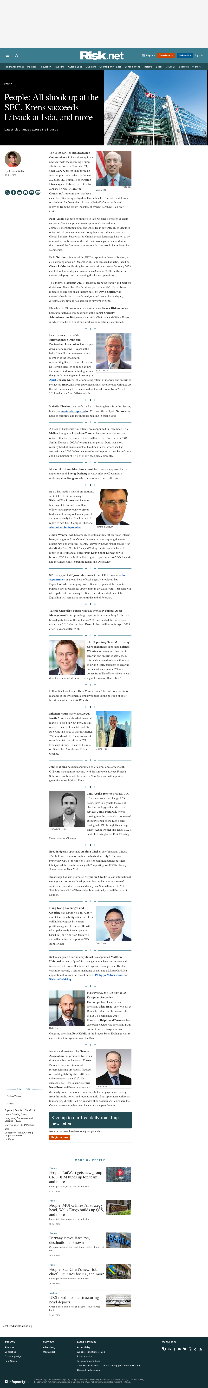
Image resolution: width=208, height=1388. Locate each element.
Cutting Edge (75, 67)
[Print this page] (37, 192)
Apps (190, 1349)
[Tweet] (7, 192)
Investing (60, 67)
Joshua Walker (17, 171)
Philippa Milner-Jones (109, 975)
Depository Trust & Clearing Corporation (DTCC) (19, 1134)
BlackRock (30, 1110)
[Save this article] (25, 192)
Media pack (49, 1352)
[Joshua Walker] (13, 159)
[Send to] (31, 192)
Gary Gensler (12, 1125)
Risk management (14, 67)
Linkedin (169, 1349)
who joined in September (65, 527)
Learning (184, 67)
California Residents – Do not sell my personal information (109, 1365)
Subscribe (185, 55)
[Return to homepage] (102, 59)
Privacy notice (84, 1356)
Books (159, 67)
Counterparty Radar (110, 67)
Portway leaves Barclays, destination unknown (69, 1240)
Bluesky (185, 1349)
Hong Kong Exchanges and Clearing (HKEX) (19, 1119)
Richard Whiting (60, 979)
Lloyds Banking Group (16, 1114)
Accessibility (83, 1347)
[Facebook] (13, 192)
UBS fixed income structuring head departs (74, 1299)
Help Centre (11, 1361)
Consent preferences (88, 1370)
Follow (24, 1089)
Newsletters (166, 55)
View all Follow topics (164, 1349)
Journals (171, 67)
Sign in (199, 55)
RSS (200, 1349)
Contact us (10, 1352)
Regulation (45, 67)
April (52, 379)
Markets (31, 67)
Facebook (174, 1349)
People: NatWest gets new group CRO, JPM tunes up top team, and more (75, 1177)
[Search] (17, 55)
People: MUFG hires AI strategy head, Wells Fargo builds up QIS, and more (76, 1209)
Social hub (195, 1349)
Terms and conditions (88, 1361)
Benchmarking (132, 67)
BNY (7, 1129)
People (8, 84)
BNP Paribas (27, 1125)
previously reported (73, 411)
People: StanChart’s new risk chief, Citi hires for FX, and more (76, 1271)
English (150, 55)
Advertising (49, 1347)
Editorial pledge (13, 1356)
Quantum (91, 67)
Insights (148, 67)
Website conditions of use (91, 1352)
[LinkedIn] (19, 192)
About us (9, 1347)
